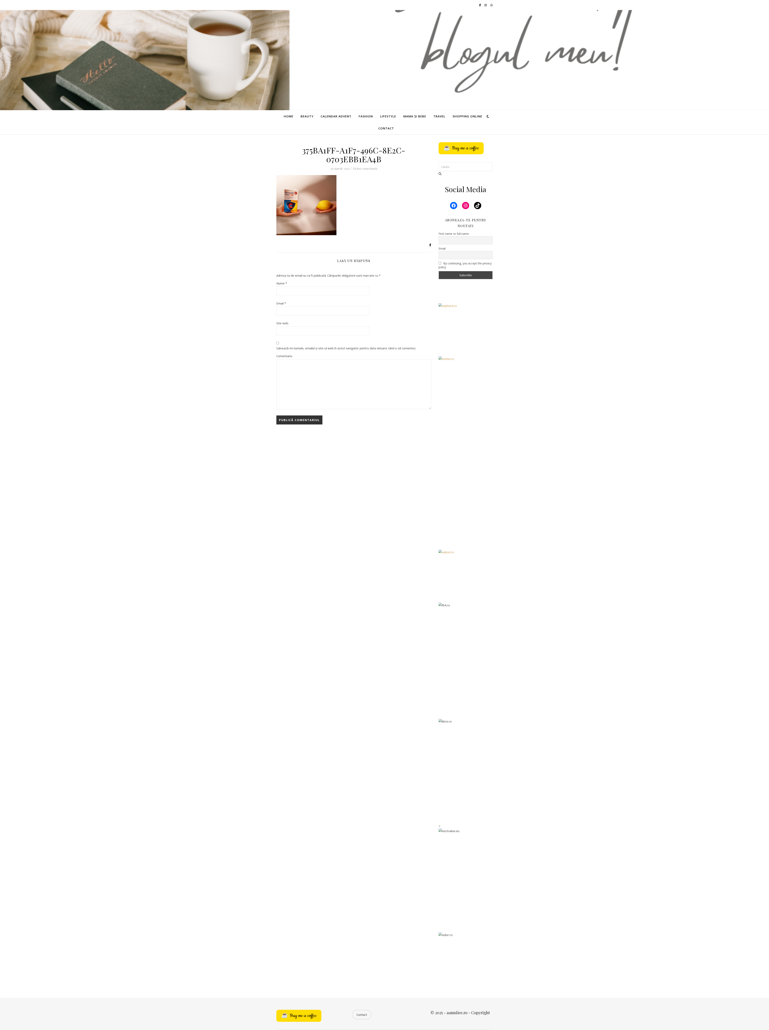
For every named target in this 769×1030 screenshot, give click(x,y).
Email (281, 303)
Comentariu (284, 356)
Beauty (307, 116)
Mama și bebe (414, 116)
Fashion (366, 116)
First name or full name (454, 234)
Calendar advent (336, 116)
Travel (439, 116)
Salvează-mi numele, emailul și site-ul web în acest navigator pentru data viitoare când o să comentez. (346, 348)
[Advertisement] (466, 481)
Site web (282, 323)
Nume (281, 283)
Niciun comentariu (364, 168)
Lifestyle (388, 116)
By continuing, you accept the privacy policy (465, 265)
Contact (386, 128)
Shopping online (467, 116)
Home (288, 116)
